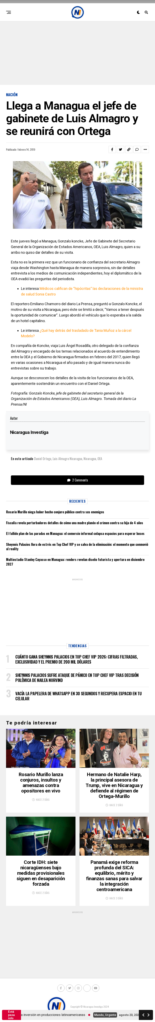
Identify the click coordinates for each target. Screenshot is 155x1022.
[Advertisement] (77, 52)
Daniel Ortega (42, 458)
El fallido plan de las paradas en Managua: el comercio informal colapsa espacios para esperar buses (75, 533)
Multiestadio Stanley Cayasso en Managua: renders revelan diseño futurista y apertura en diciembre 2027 (75, 561)
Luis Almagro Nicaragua (67, 458)
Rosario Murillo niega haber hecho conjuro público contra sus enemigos (55, 511)
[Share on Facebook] (112, 149)
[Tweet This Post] (120, 149)
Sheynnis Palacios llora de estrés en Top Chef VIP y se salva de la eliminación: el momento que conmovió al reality (77, 546)
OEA (99, 458)
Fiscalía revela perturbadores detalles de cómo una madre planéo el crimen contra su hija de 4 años (74, 522)
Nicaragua (90, 458)
